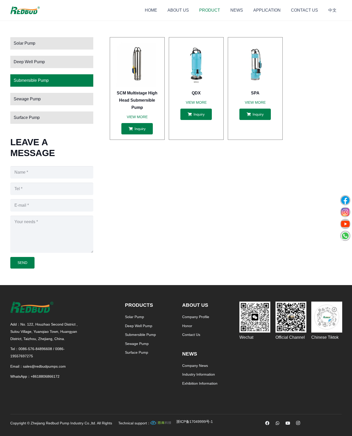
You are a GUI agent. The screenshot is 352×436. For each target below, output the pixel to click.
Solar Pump (24, 43)
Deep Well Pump (29, 62)
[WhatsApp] (277, 423)
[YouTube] (288, 423)
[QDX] (196, 46)
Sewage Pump (27, 99)
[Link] (194, 423)
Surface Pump (27, 117)
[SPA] (255, 46)
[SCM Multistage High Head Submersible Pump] (137, 46)
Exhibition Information (199, 383)
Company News (195, 366)
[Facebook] (267, 423)
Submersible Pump (31, 80)
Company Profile (195, 317)
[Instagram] (298, 423)
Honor (187, 326)
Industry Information (198, 374)
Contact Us (191, 335)
